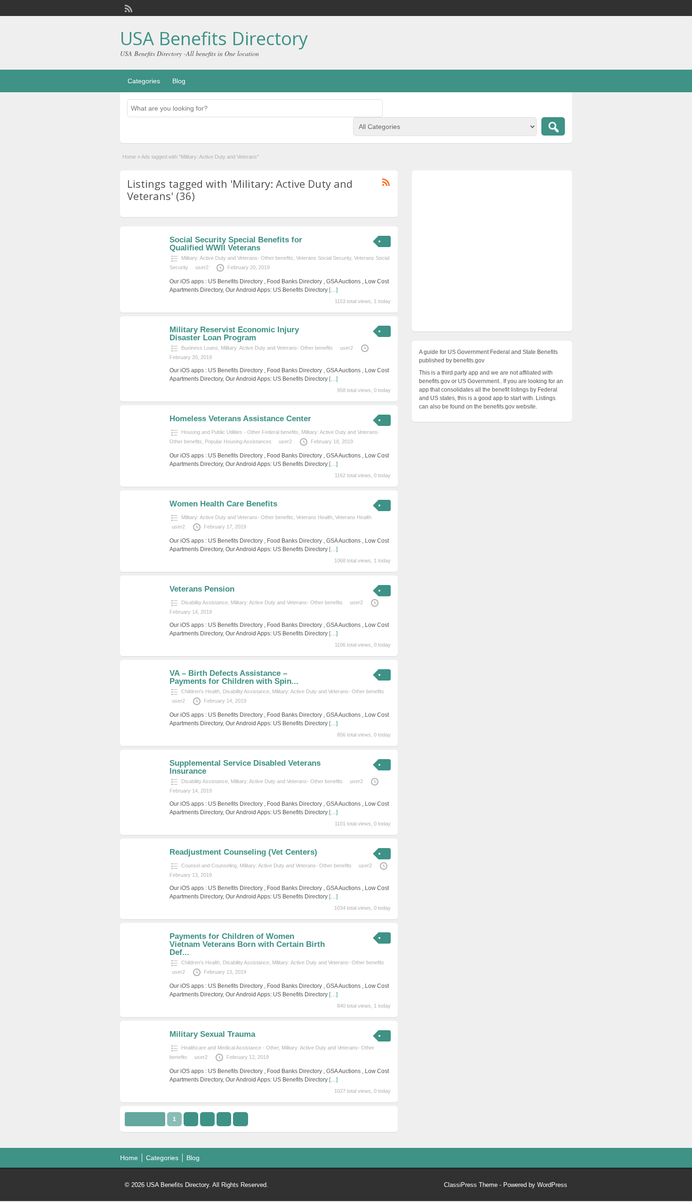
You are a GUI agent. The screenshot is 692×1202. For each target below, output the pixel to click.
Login (560, 8)
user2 (202, 267)
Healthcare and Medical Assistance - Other (230, 1047)
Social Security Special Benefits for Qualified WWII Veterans (235, 243)
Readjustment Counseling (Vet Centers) (243, 852)
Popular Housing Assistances (238, 441)
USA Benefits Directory (214, 38)
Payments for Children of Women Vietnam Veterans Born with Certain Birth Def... (247, 944)
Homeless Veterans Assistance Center (240, 418)
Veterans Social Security (323, 258)
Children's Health (200, 691)
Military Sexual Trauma (212, 1034)
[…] (333, 290)
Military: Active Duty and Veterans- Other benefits (237, 258)
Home (129, 157)
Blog (178, 81)
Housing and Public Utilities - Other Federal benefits (239, 432)
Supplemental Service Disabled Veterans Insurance (245, 767)
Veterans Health (314, 517)
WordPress (552, 1184)
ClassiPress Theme (471, 1184)
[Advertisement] (492, 253)
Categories (144, 81)
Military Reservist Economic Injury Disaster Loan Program (234, 333)
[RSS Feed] (127, 7)
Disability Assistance (204, 602)
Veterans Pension (201, 589)
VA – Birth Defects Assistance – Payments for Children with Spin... (233, 677)
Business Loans (199, 348)
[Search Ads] (553, 126)
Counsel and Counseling (209, 865)
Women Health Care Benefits (223, 503)
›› (240, 1119)
